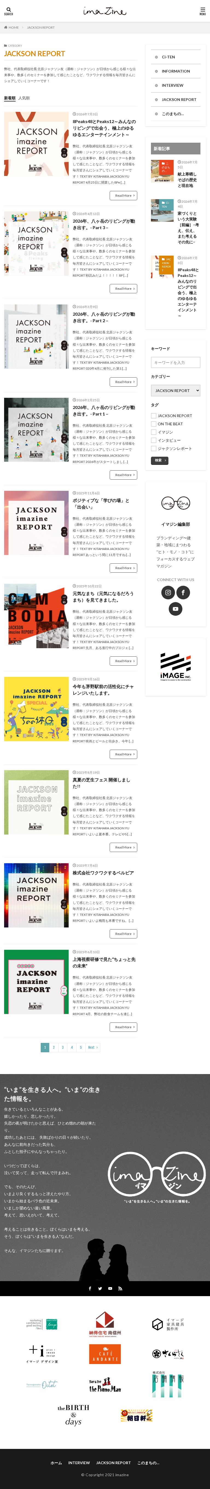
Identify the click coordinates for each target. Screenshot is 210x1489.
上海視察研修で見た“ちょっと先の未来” (104, 962)
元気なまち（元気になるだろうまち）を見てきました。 (103, 596)
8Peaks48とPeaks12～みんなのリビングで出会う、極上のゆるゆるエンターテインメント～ (104, 128)
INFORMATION (176, 71)
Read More (123, 195)
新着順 (10, 97)
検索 (158, 460)
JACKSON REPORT (41, 27)
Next (91, 1047)
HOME (14, 27)
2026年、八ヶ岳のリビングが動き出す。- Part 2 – (104, 317)
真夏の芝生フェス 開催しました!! (101, 783)
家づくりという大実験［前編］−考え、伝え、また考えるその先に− (188, 227)
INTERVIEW (172, 85)
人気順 (24, 97)
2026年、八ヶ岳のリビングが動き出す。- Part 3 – (104, 224)
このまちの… (173, 113)
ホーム (56, 1462)
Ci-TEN (168, 57)
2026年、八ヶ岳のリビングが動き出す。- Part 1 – (104, 410)
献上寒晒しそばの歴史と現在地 (187, 180)
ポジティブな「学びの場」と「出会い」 (101, 503)
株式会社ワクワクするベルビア (103, 872)
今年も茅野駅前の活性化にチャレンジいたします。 (103, 689)
